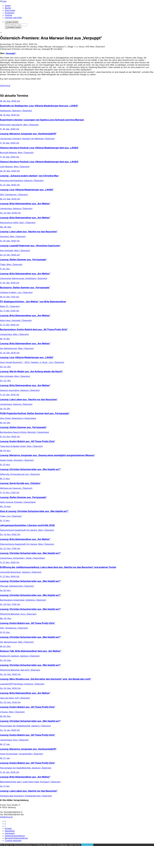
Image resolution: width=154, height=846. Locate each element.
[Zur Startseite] (3, 1)
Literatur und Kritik (13, 17)
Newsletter (10, 831)
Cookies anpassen (13, 840)
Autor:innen (10, 10)
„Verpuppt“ (10, 53)
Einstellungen (87, 845)
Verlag (8, 5)
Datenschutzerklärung (15, 835)
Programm (9, 13)
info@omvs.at (6, 817)
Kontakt (8, 828)
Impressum (10, 833)
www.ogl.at (5, 85)
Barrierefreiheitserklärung (16, 838)
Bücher (8, 8)
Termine (8, 15)
